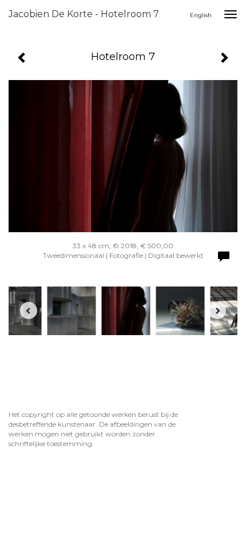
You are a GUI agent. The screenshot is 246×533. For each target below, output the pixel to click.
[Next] (217, 310)
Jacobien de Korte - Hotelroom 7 (84, 14)
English (201, 15)
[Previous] (28, 310)
